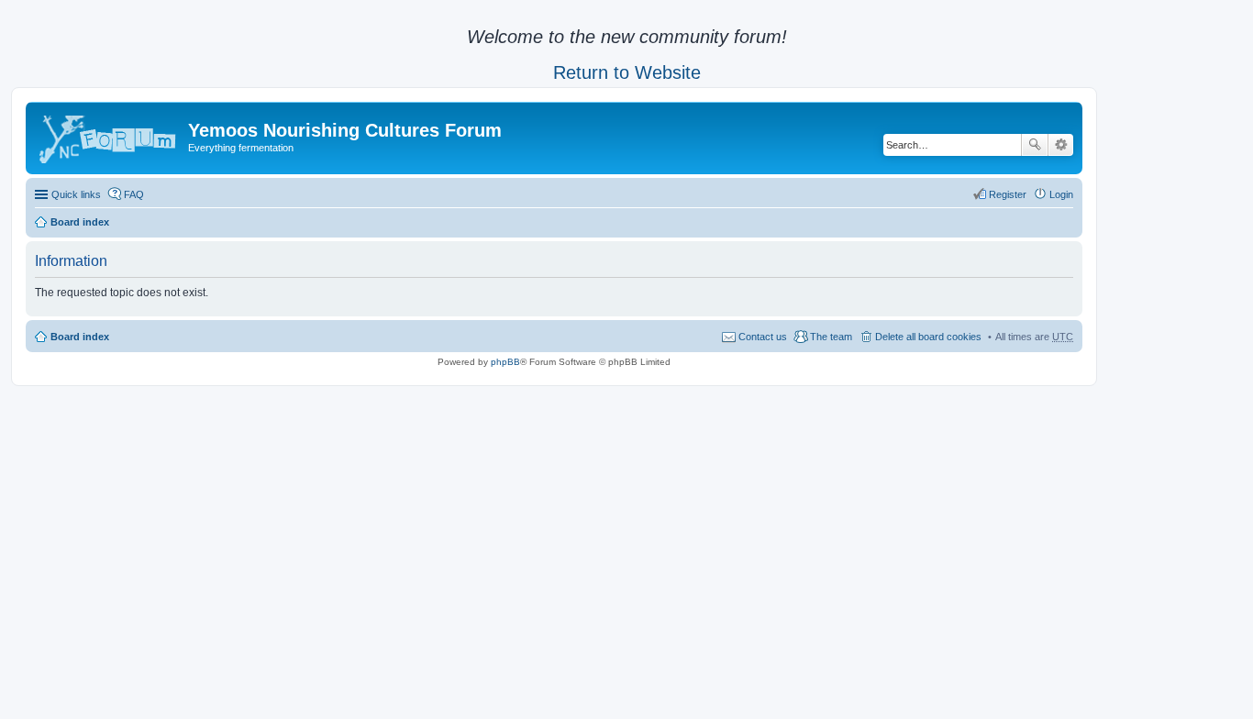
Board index (79, 221)
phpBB (505, 362)
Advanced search (1060, 145)
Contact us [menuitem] (762, 336)
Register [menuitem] (1007, 194)
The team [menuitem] (831, 336)
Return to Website (627, 72)
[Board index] (109, 135)
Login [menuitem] (1061, 194)
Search (1034, 145)
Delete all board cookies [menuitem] (928, 336)
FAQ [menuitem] (134, 194)
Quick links (76, 194)
